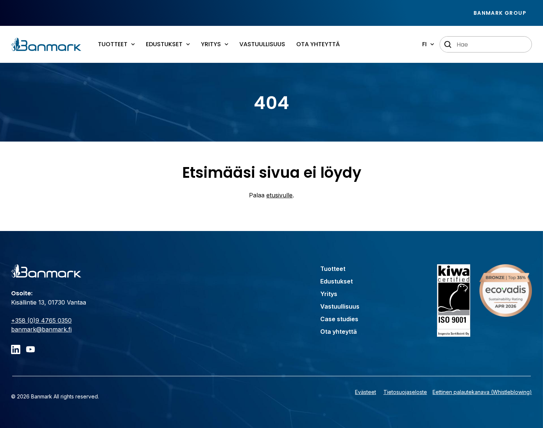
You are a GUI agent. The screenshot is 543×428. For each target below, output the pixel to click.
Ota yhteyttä (318, 44)
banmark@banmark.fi (41, 329)
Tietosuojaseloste (405, 392)
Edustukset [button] (164, 44)
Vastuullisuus (262, 44)
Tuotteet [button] (112, 44)
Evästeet (365, 392)
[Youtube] (30, 349)
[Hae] (448, 45)
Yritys (328, 294)
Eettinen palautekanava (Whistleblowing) (482, 392)
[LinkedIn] (15, 349)
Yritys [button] (211, 44)
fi (424, 44)
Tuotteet (332, 268)
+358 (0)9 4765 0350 (41, 320)
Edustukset (336, 281)
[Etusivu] (46, 44)
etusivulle (279, 195)
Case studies (339, 319)
